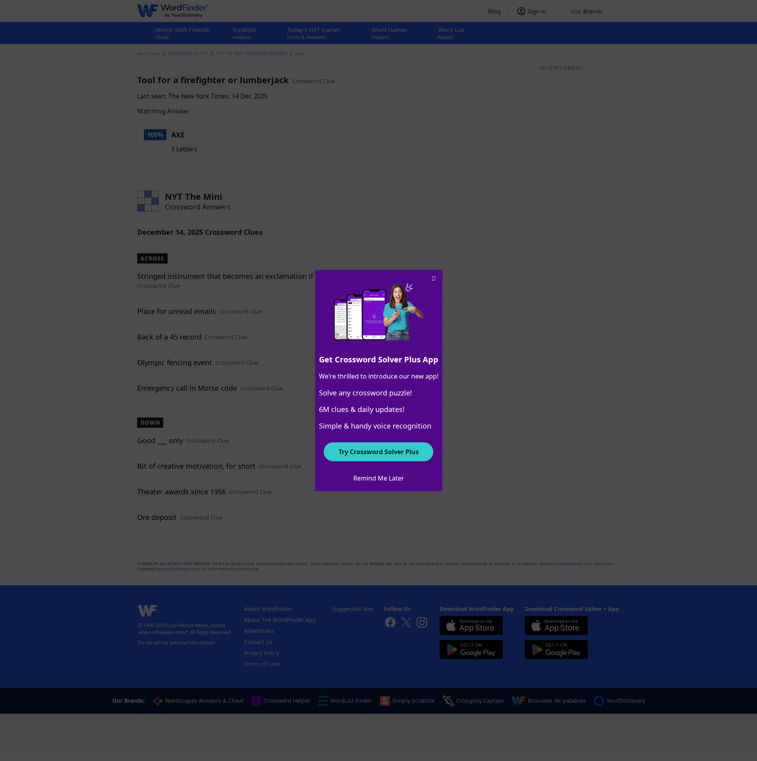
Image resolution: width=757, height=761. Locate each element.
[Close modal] (433, 278)
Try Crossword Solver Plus (379, 451)
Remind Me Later (378, 478)
